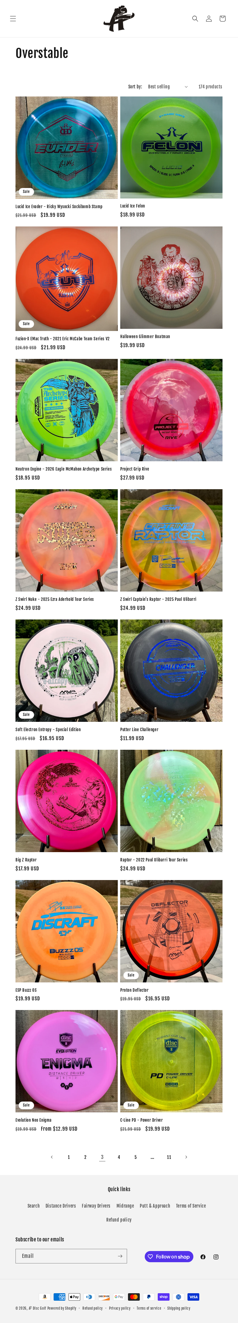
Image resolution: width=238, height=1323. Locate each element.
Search (34, 1206)
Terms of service (149, 1308)
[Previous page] (52, 1157)
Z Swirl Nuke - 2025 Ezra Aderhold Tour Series (54, 599)
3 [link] (102, 1157)
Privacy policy (120, 1308)
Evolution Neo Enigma (33, 1120)
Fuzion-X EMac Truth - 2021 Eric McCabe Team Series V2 (62, 338)
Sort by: (135, 86)
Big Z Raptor (26, 859)
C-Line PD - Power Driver (141, 1120)
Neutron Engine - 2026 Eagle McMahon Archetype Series (63, 469)
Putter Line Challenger (139, 729)
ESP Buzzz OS (26, 990)
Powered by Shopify (62, 1308)
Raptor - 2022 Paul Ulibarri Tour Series (153, 859)
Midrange (125, 1206)
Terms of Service (191, 1206)
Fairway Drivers (96, 1206)
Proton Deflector (134, 990)
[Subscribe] (120, 1256)
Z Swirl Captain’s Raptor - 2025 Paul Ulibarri (158, 599)
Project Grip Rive (134, 469)
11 (169, 1157)
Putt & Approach (155, 1206)
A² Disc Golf (37, 1308)
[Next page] (186, 1157)
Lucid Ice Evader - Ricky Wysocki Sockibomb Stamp (59, 206)
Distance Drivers (61, 1206)
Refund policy (119, 1219)
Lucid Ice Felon (132, 205)
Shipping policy (179, 1308)
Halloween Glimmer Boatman (145, 336)
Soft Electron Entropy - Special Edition (48, 729)
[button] (13, 18)
